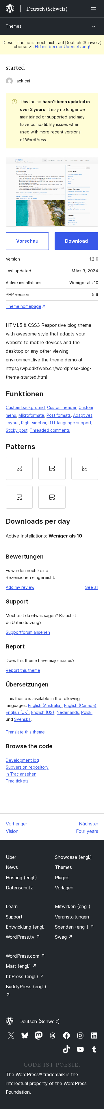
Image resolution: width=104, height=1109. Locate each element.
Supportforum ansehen (28, 632)
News (12, 867)
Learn (12, 906)
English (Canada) (80, 705)
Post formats (59, 415)
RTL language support (70, 422)
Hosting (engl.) (21, 877)
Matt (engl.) (21, 966)
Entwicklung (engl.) (26, 927)
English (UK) (17, 712)
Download (76, 241)
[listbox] (52, 483)
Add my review (20, 587)
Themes (13, 26)
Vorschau (27, 241)
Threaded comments (50, 430)
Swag (64, 937)
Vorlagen (64, 888)
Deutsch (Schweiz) (39, 1021)
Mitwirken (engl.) (72, 906)
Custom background (25, 407)
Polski (86, 712)
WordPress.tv (23, 937)
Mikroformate (31, 415)
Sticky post (16, 430)
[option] (19, 468)
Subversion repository (27, 767)
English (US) (42, 712)
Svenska (22, 719)
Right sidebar (33, 422)
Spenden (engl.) (74, 927)
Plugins (62, 877)
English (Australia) (45, 705)
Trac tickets (17, 780)
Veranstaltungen (72, 917)
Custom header (61, 407)
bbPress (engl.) (25, 976)
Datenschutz (19, 888)
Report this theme (23, 670)
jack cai (23, 80)
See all (91, 587)
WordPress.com (25, 956)
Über (11, 857)
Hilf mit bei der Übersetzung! (62, 46)
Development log (22, 760)
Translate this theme (25, 731)
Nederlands (68, 712)
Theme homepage (23, 306)
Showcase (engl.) (73, 857)
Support (14, 917)
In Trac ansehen (21, 774)
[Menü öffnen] (95, 8)
